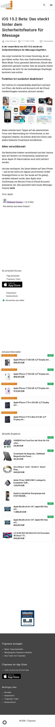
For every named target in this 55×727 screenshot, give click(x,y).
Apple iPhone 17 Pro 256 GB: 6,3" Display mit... (31, 403)
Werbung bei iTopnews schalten (18, 652)
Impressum (11, 293)
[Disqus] (27, 229)
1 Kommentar (48, 41)
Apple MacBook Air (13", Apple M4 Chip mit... (31, 521)
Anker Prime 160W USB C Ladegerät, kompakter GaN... (30, 481)
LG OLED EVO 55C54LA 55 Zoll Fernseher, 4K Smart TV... (32, 534)
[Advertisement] (21, 326)
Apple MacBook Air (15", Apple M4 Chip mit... (31, 508)
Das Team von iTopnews (15, 656)
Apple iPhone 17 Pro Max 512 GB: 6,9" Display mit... (30, 418)
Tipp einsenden (13, 276)
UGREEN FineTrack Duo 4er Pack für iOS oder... (31, 441)
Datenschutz (12, 296)
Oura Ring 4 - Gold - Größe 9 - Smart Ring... (30, 468)
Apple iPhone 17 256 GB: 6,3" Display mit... (32, 360)
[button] (4, 722)
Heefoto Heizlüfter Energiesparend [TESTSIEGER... (29, 494)
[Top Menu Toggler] (51, 5)
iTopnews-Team (13, 279)
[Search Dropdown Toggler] (44, 5)
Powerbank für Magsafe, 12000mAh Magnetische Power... (29, 455)
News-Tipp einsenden (13, 649)
